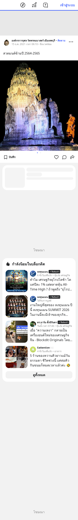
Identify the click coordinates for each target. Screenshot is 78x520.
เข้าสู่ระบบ (67, 5)
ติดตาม (61, 40)
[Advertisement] (39, 23)
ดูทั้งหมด (39, 375)
